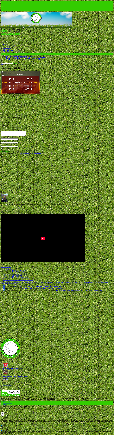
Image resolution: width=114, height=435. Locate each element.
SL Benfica (64, 282)
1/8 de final (2, 282)
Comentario (3, 129)
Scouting (5, 44)
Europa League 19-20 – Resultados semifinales (13, 275)
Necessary (4, 425)
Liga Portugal (42, 282)
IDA (39, 282)
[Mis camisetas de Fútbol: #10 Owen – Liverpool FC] (5, 366)
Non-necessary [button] (4, 428)
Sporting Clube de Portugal (70, 282)
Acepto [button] (90, 408)
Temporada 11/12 (89, 282)
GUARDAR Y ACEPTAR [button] (6, 433)
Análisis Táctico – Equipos (11, 45)
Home (4, 43)
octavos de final (47, 282)
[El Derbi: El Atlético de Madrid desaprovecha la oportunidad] (5, 373)
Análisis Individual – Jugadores (12, 46)
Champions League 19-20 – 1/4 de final (11, 276)
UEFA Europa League (10, 283)
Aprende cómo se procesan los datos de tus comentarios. (30, 153)
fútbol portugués (35, 282)
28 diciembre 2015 (7, 385)
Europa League (6, 49)
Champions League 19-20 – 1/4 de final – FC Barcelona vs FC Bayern (18, 278)
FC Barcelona (21, 282)
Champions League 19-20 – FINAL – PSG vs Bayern (14, 270)
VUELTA (15, 283)
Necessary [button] (3, 424)
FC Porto (31, 282)
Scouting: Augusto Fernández (9, 383)
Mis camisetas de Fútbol (8, 50)
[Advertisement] (25, 38)
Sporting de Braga (77, 282)
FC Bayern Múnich (27, 282)
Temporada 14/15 (106, 282)
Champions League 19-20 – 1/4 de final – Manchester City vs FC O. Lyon (18, 277)
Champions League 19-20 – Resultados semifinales (13, 271)
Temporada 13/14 (100, 282)
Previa (56, 282)
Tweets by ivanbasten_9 (6, 267)
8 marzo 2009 (6, 377)
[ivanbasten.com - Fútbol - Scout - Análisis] (36, 27)
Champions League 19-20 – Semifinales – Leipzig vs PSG (15, 274)
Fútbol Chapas (6, 51)
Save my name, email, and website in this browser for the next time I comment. (18, 148)
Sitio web (2, 145)
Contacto (5, 404)
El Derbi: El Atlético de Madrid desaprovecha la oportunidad (15, 376)
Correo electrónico (5, 141)
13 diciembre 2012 (7, 369)
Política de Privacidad (7, 403)
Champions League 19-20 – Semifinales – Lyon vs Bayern (15, 272)
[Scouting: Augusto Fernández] (5, 381)
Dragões (17, 282)
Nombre (2, 137)
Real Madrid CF (59, 282)
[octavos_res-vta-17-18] (20, 93)
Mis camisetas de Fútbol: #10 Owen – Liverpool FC (14, 368)
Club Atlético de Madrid (12, 282)
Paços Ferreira (52, 282)
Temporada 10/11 (83, 282)
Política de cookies (7, 401)
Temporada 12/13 (94, 282)
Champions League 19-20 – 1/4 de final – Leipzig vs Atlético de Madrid (18, 280)
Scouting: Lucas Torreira (8, 269)
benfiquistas (6, 282)
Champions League (7, 48)
